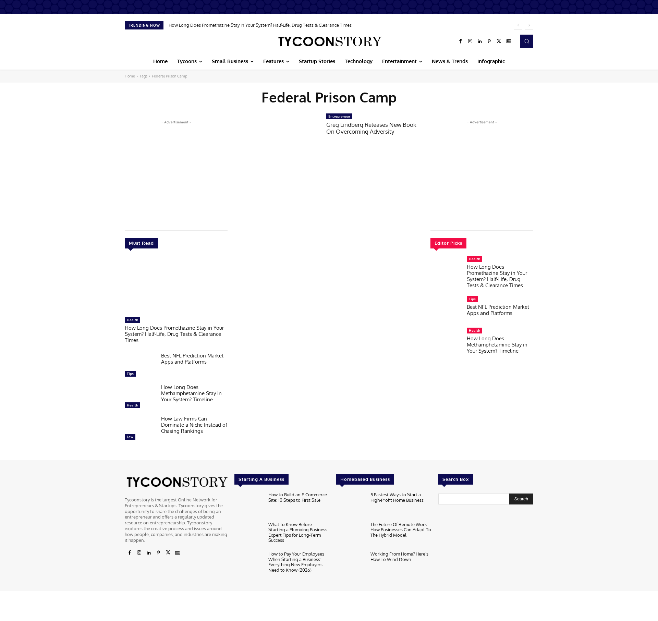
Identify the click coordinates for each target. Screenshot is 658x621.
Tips (130, 373)
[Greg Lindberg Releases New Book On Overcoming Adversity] (276, 140)
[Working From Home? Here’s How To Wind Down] (350, 564)
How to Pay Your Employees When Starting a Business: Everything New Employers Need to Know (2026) (296, 562)
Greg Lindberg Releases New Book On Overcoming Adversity (371, 128)
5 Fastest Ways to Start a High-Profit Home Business (397, 497)
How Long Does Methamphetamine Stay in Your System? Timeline (191, 393)
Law (130, 436)
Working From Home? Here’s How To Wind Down (399, 556)
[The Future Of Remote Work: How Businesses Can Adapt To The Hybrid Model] (350, 534)
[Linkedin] (480, 41)
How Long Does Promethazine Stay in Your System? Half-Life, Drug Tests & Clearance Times (260, 25)
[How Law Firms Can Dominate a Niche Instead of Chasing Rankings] (140, 429)
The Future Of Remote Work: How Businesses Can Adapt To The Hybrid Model (400, 530)
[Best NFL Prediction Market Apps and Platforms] (140, 366)
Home (130, 76)
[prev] (518, 25)
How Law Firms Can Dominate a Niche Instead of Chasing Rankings (194, 424)
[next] (529, 25)
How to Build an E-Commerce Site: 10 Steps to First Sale (297, 497)
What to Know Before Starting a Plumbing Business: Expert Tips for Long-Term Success (298, 532)
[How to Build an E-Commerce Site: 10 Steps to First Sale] (248, 505)
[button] (526, 41)
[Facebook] (460, 41)
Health (132, 319)
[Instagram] (470, 41)
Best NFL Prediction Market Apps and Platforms (192, 358)
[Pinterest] (489, 41)
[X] (499, 41)
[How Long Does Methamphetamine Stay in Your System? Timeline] (140, 398)
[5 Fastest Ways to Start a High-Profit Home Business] (350, 505)
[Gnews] (508, 41)
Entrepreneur (339, 116)
